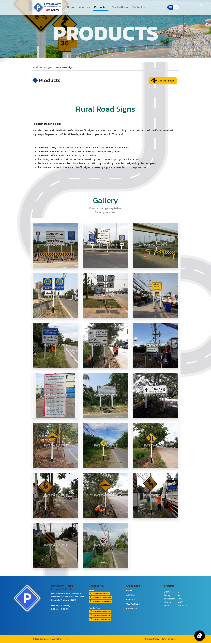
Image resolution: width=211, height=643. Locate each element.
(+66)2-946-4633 (101, 611)
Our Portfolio (120, 7)
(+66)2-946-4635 (101, 619)
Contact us (138, 7)
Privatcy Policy (152, 638)
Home (70, 7)
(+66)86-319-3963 (101, 601)
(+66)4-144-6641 (100, 593)
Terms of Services (170, 638)
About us (84, 7)
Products (99, 7)
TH (170, 7)
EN (175, 7)
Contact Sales (165, 80)
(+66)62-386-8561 (101, 597)
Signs (49, 67)
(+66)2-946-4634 (101, 615)
